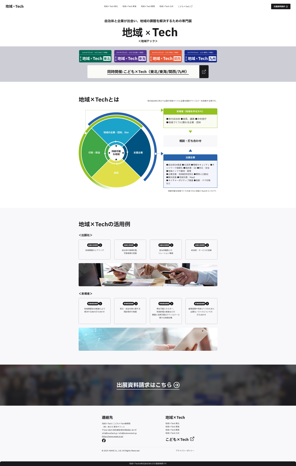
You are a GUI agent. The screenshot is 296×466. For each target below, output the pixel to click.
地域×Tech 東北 (111, 6)
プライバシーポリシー (185, 450)
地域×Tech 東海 (129, 6)
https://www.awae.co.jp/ (112, 436)
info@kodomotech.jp (128, 433)
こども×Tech (184, 7)
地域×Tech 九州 (166, 6)
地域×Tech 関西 (148, 6)
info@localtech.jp (109, 433)
